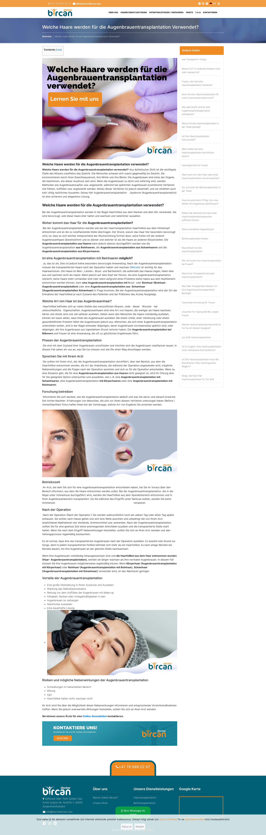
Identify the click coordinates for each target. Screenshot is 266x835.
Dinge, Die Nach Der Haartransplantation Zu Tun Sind (198, 377)
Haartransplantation (145, 797)
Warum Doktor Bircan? (105, 797)
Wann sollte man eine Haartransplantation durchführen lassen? (198, 152)
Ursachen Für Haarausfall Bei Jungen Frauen (200, 313)
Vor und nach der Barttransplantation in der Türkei (201, 189)
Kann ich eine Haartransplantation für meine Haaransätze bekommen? (200, 96)
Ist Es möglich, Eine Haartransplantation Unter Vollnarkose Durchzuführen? (201, 348)
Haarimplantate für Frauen (195, 165)
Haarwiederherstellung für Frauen (198, 302)
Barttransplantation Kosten (195, 238)
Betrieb (135, 267)
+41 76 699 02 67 (60, 3)
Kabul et (127, 826)
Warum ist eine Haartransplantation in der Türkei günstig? (200, 125)
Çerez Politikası (168, 819)
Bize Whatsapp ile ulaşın (134, 812)
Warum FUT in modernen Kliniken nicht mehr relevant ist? (201, 70)
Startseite (47, 36)
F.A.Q (198, 12)
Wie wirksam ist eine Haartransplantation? (192, 249)
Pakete (189, 12)
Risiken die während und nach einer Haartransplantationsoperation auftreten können (199, 216)
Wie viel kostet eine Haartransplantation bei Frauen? (201, 262)
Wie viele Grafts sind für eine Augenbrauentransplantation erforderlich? (196, 110)
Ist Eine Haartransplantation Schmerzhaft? (195, 138)
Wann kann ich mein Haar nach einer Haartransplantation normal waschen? (201, 176)
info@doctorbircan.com (59, 811)
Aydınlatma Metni (195, 819)
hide (58, 49)
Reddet (140, 826)
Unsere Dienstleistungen (134, 12)
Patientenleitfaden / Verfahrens (166, 12)
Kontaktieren (210, 12)
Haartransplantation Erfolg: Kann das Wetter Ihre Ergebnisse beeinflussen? (200, 202)
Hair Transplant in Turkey (194, 59)
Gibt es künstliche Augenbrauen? (198, 229)
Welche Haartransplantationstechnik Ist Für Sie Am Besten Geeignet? (201, 326)
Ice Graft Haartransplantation (196, 337)
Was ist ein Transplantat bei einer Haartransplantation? (198, 275)
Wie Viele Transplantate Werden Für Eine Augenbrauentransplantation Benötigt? (199, 290)
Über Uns (114, 12)
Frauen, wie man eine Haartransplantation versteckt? (197, 83)
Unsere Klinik (100, 802)
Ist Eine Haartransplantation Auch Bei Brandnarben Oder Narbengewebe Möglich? (200, 363)
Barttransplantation (144, 802)
